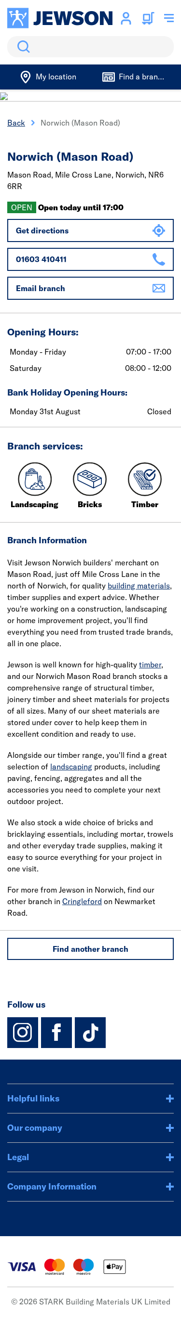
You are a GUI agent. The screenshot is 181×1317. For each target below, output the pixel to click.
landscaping (71, 766)
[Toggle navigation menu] (169, 18)
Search (21, 46)
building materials (139, 585)
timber (150, 664)
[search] (90, 46)
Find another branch (90, 949)
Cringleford (82, 901)
